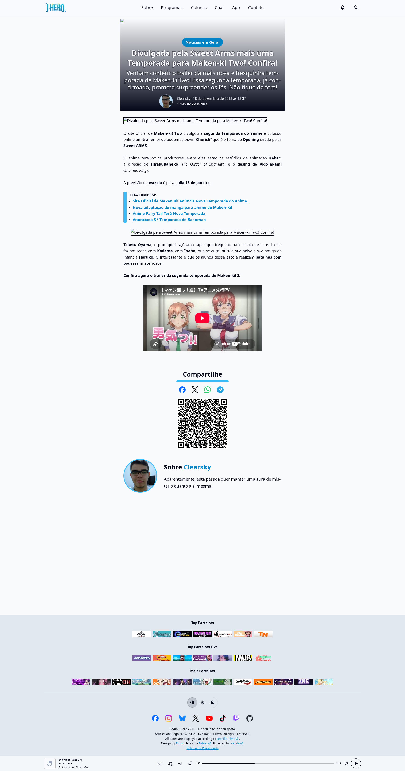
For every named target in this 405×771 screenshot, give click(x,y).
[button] (343, 8)
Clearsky (183, 98)
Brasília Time (226, 739)
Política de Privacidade (203, 748)
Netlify (235, 743)
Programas (172, 7)
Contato (256, 7)
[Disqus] (202, 555)
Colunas (199, 7)
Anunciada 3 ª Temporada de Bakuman (169, 219)
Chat (219, 7)
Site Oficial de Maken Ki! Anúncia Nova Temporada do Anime (190, 201)
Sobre (147, 7)
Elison (180, 743)
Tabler (203, 743)
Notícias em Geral (202, 42)
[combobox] (170, 763)
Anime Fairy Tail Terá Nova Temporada (169, 213)
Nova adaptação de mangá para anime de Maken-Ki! (182, 207)
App (236, 7)
